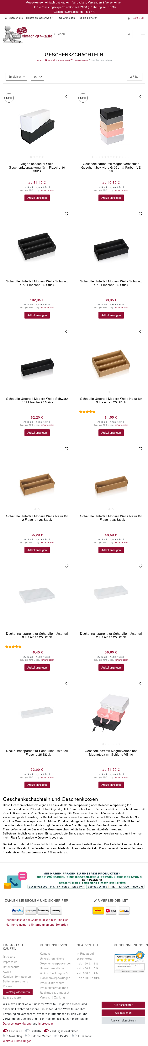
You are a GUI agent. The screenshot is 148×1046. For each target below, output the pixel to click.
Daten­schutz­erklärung (17, 1023)
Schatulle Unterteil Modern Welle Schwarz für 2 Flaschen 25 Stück (111, 283)
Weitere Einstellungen (17, 1041)
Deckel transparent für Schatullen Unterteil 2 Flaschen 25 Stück (111, 635)
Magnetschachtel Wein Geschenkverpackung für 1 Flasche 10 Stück (37, 167)
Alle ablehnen (123, 1013)
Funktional (85, 1036)
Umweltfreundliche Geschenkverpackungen (55, 961)
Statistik (36, 1031)
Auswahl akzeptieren (123, 1020)
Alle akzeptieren (123, 1005)
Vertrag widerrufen (18, 992)
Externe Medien (41, 1036)
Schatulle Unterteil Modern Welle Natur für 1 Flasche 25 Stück (111, 518)
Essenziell (15, 1031)
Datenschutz (11, 967)
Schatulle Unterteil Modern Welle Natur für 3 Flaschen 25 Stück (111, 400)
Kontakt (45, 953)
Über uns (9, 957)
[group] (37, 126)
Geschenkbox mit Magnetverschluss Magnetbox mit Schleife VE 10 (111, 753)
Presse (7, 986)
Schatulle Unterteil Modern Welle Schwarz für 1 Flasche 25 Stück (37, 400)
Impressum (10, 962)
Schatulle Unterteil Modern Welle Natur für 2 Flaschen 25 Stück (37, 518)
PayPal (64, 1036)
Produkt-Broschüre (52, 983)
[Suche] (129, 34)
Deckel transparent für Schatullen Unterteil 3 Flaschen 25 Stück (37, 635)
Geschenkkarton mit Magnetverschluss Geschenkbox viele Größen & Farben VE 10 (111, 167)
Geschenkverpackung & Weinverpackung (66, 59)
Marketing (15, 1036)
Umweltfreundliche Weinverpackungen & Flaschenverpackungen (55, 973)
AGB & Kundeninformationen (17, 974)
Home (38, 59)
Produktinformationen (54, 988)
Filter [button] (136, 76)
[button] (29, 18)
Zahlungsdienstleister (64, 1031)
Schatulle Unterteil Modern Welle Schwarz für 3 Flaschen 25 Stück (37, 283)
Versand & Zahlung (52, 997)
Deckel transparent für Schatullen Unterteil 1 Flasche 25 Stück (37, 753)
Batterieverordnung (15, 981)
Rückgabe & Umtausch (55, 992)
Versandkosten (47, 190)
